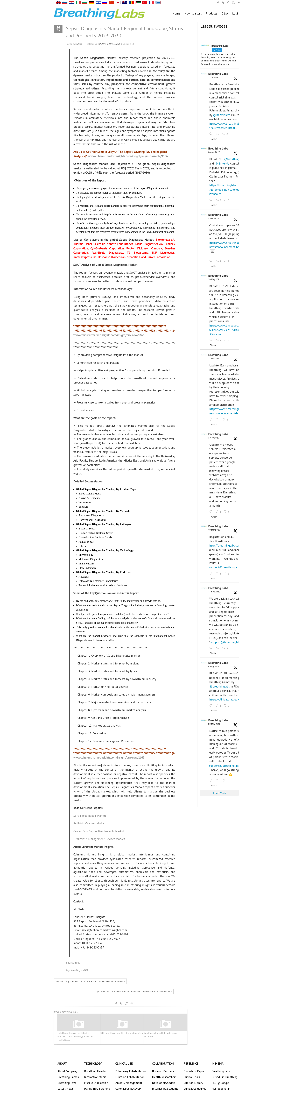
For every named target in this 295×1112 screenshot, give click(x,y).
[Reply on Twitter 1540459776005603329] (211, 200)
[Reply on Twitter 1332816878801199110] (211, 419)
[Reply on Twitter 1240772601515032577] (211, 573)
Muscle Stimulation (96, 1083)
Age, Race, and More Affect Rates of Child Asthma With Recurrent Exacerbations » (134, 991)
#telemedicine (218, 190)
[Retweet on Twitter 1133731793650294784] (218, 780)
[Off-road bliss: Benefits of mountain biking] (122, 1024)
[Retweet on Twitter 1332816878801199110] (218, 419)
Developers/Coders (163, 1083)
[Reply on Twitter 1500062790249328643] (211, 261)
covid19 (84, 970)
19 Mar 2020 (214, 529)
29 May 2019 (214, 723)
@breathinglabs (234, 159)
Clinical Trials (192, 1077)
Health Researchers (164, 1077)
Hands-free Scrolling (97, 1088)
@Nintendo (222, 163)
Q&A (224, 13)
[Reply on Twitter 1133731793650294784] (211, 780)
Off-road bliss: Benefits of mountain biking (122, 1033)
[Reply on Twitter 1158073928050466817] (211, 705)
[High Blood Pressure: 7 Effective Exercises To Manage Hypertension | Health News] (78, 1024)
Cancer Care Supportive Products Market (98, 831)
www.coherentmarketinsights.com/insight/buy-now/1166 (108, 335)
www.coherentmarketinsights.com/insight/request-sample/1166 (128, 156)
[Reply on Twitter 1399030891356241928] (211, 340)
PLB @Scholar (221, 1088)
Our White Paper (194, 1071)
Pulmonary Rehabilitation (130, 1071)
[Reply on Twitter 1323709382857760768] (211, 511)
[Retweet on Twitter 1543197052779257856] (218, 134)
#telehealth (235, 190)
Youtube (233, 2)
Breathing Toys (67, 1083)
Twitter (121, 1003)
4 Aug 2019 (213, 666)
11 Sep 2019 (214, 591)
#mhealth (215, 194)
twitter (223, 2)
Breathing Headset (96, 1071)
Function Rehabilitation (129, 1077)
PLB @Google (220, 1083)
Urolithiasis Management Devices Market (99, 839)
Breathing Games (68, 1077)
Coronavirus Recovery (128, 1088)
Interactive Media (95, 1077)
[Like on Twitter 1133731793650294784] (224, 780)
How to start (193, 13)
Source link (73, 963)
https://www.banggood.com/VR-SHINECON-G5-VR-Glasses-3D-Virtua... (229, 330)
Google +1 (126, 1003)
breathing (75, 970)
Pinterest (131, 1003)
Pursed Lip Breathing (224, 1077)
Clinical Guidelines (195, 1088)
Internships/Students (165, 1088)
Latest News (65, 1088)
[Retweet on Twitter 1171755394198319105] (218, 648)
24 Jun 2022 (214, 152)
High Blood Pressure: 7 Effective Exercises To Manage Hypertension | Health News (75, 1036)
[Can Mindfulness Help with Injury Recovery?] (165, 1024)
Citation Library (193, 1083)
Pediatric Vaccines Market (89, 823)
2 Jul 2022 (213, 77)
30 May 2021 (214, 279)
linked (238, 2)
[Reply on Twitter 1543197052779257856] (211, 134)
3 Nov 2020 (213, 437)
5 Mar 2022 (213, 218)
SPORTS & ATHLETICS (109, 43)
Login (235, 13)
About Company (67, 1071)
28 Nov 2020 (214, 358)
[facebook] (218, 2)
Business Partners (163, 1071)
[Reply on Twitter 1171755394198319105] (211, 648)
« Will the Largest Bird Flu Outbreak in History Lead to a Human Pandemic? (90, 981)
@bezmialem (221, 115)
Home (176, 13)
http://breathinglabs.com (225, 545)
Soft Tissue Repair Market (89, 816)
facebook (116, 1003)
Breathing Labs (218, 74)
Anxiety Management (128, 1083)
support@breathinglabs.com (227, 567)
